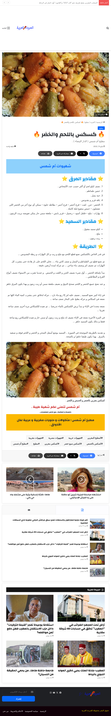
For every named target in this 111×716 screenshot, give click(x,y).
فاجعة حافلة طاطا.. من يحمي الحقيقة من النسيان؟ (65, 568)
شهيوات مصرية (55, 437)
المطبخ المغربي (94, 437)
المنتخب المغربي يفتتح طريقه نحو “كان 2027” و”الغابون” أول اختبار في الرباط (68, 3)
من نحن (6, 711)
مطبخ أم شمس (20, 443)
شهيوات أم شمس (55, 166)
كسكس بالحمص (94, 443)
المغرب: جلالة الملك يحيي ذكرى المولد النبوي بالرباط (65, 556)
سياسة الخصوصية (31, 711)
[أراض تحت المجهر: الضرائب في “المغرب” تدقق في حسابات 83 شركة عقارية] (97, 536)
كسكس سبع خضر (72, 443)
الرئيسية (99, 122)
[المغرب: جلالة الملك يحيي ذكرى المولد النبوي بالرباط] (97, 560)
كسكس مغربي (51, 443)
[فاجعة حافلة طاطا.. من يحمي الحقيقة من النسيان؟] (97, 572)
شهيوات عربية (74, 437)
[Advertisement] (71, 26)
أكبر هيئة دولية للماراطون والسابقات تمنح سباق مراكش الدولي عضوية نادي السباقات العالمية (50, 521)
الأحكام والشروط (16, 711)
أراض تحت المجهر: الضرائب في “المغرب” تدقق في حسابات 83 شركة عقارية (55, 532)
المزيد (92, 122)
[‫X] (57, 692)
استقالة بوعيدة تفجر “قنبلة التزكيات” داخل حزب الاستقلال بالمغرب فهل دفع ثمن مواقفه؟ (48, 544)
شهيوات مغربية (35, 437)
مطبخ (87, 122)
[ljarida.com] (25, 28)
